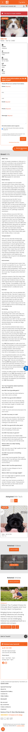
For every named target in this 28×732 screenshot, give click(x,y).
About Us (3, 689)
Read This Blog (6, 627)
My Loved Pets (5, 704)
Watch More (14, 549)
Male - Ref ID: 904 (7, 534)
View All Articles (14, 581)
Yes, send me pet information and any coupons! (13, 128)
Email (6, 102)
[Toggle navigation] (3, 2)
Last (3, 98)
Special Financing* (6, 687)
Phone (6, 108)
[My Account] (23, 6)
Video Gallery (4, 696)
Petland (4, 603)
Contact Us (4, 694)
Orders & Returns (6, 707)
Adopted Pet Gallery (6, 691)
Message (7, 115)
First (3, 92)
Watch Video (14, 565)
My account (4, 702)
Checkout (3, 709)
